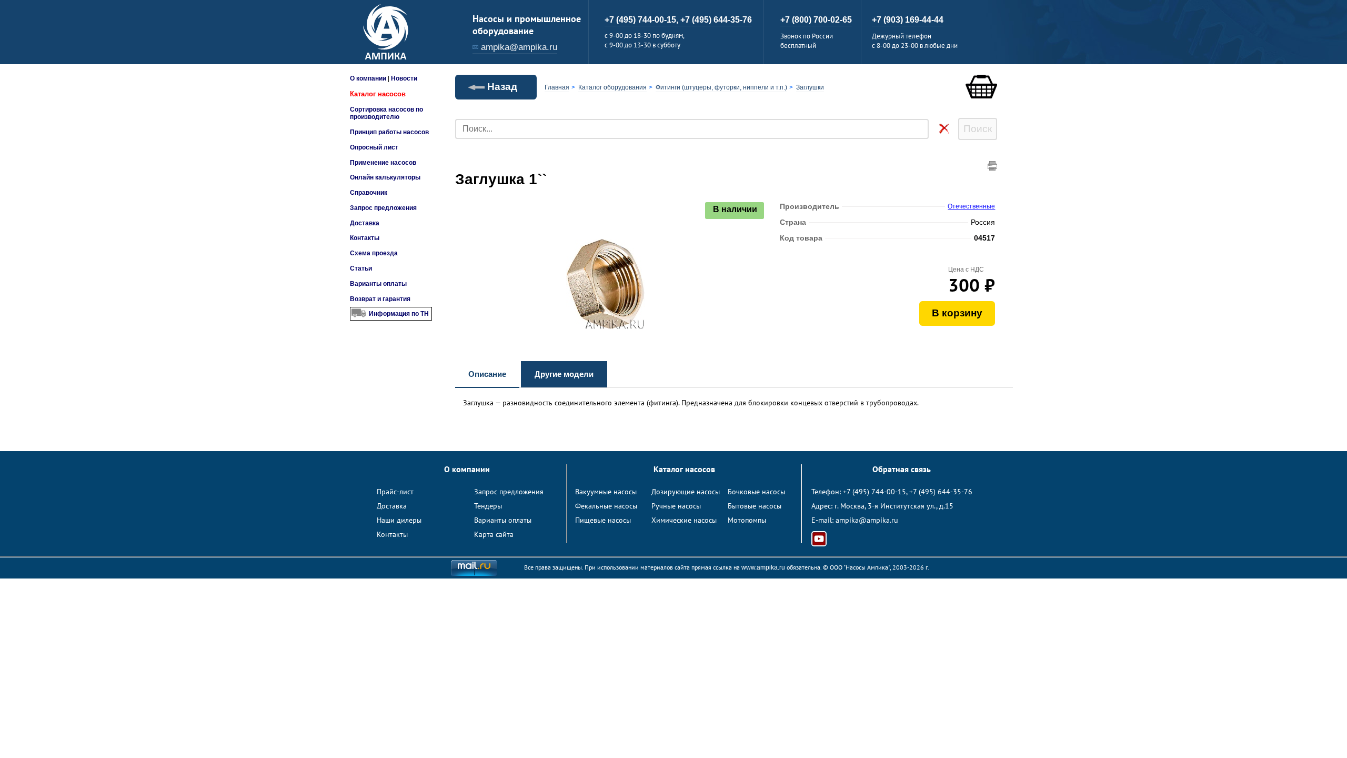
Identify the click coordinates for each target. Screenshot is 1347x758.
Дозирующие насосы (685, 491)
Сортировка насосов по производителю (386, 113)
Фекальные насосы (606, 506)
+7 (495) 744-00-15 (874, 491)
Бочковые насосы (756, 491)
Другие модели (564, 374)
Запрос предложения (383, 208)
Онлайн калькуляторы (385, 177)
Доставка (364, 223)
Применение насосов (383, 162)
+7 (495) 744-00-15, (642, 19)
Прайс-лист (395, 491)
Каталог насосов (378, 94)
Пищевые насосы (603, 520)
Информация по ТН (399, 313)
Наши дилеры (399, 520)
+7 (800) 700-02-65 (816, 19)
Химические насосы (684, 520)
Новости (404, 78)
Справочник (368, 192)
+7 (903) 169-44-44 (907, 19)
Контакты (364, 238)
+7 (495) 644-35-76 (716, 19)
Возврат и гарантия (380, 299)
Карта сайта (494, 534)
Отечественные (971, 206)
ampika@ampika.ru (519, 47)
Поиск (977, 128)
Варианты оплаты (378, 283)
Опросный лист (374, 147)
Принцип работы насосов (389, 132)
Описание (487, 374)
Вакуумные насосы (606, 491)
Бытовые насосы (754, 506)
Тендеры (488, 506)
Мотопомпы (747, 520)
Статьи (361, 268)
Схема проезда (374, 253)
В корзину (957, 312)
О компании (368, 78)
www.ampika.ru (763, 567)
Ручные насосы (676, 506)
